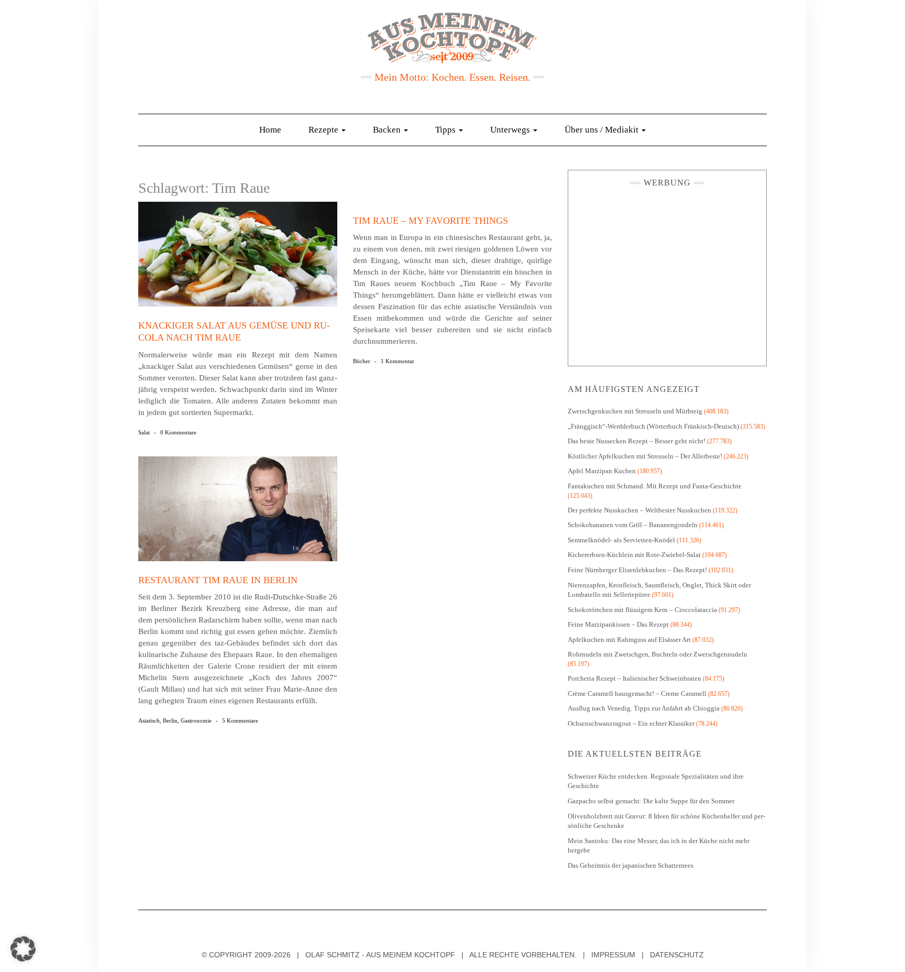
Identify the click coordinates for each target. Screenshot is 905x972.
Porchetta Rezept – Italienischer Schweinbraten (634, 678)
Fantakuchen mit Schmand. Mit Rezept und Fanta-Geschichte (655, 486)
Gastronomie (196, 720)
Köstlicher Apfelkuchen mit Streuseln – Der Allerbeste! (645, 456)
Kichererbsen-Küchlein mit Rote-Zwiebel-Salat (634, 555)
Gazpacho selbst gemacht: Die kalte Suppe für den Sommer (651, 801)
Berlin (170, 720)
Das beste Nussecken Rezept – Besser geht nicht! (636, 441)
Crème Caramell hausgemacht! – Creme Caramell (637, 693)
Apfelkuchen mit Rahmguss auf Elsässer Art (629, 639)
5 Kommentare (240, 720)
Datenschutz (677, 955)
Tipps (446, 130)
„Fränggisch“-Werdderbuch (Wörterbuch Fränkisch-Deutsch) (653, 426)
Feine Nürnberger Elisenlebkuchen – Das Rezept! (637, 570)
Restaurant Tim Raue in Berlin (217, 580)
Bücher (361, 361)
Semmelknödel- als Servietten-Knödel (621, 540)
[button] (23, 949)
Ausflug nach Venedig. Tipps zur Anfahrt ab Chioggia (644, 708)
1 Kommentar (397, 361)
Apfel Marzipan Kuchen (602, 471)
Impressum (613, 955)
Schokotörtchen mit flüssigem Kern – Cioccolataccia (642, 610)
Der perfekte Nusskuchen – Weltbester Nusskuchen (639, 510)
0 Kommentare (178, 432)
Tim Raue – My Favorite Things (430, 220)
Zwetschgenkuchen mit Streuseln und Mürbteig (635, 411)
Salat (144, 432)
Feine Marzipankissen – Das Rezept (618, 624)
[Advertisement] (667, 274)
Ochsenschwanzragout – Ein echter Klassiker (631, 723)
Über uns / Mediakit (603, 130)
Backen (388, 130)
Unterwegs (511, 130)
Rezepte (324, 130)
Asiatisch (149, 720)
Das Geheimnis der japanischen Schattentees (630, 865)
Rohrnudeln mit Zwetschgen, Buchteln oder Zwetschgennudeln (657, 654)
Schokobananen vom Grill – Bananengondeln (633, 525)
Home (270, 130)
